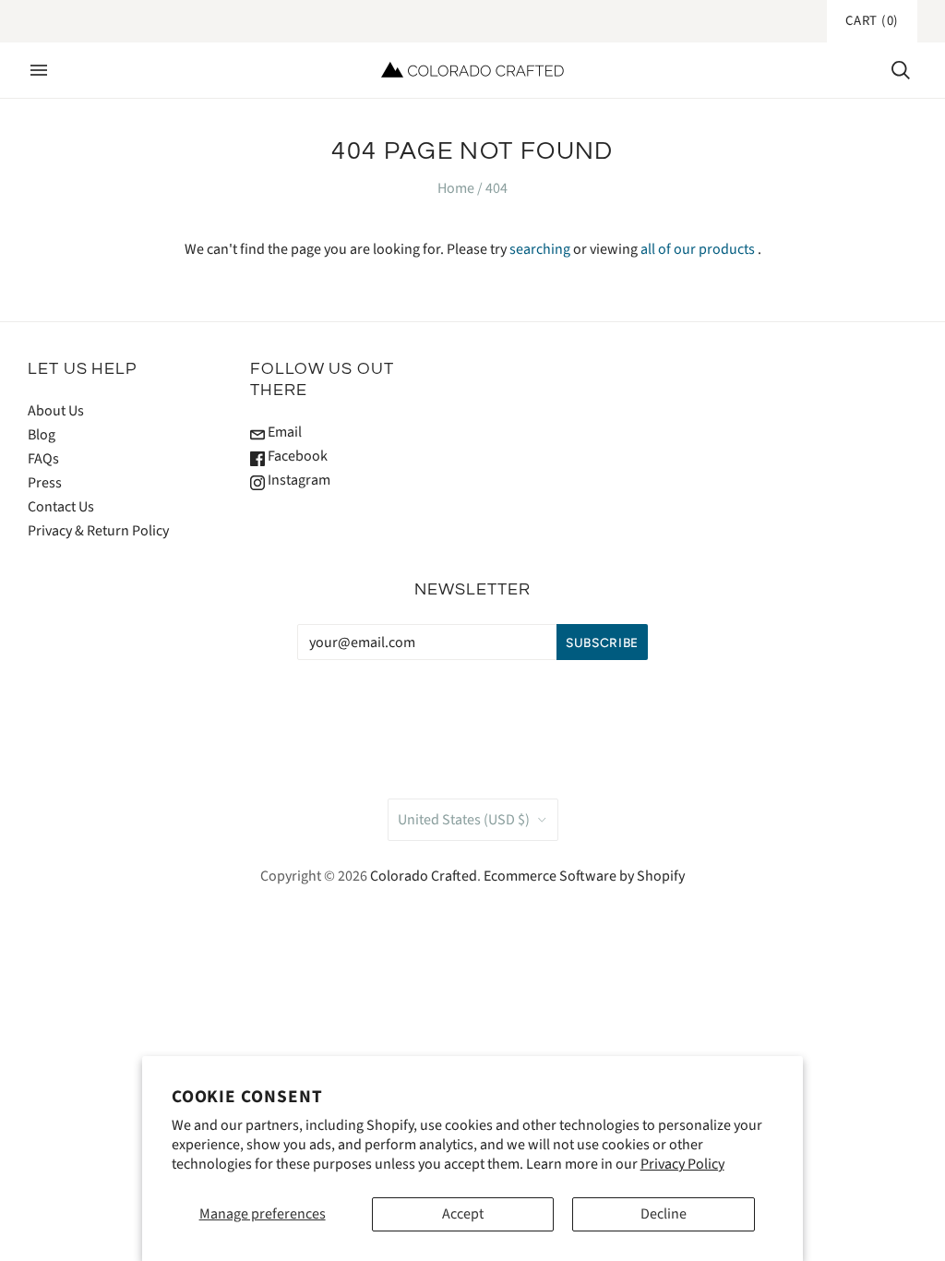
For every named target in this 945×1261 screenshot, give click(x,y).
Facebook (296, 456)
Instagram (297, 480)
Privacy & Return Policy (98, 531)
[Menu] (39, 70)
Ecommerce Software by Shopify (584, 876)
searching (539, 249)
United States (464, 820)
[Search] (900, 70)
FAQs (43, 459)
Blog (41, 435)
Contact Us (61, 507)
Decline (663, 1214)
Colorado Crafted (423, 876)
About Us (56, 411)
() (872, 20)
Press (45, 483)
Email (283, 432)
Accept (463, 1214)
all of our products (697, 249)
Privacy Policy (682, 1164)
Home (455, 188)
